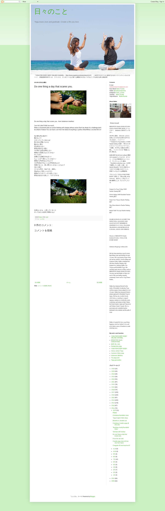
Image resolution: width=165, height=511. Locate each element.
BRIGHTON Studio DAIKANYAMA (116, 341)
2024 (113, 374)
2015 (113, 397)
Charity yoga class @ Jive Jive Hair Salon (121, 442)
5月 (114, 464)
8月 (114, 456)
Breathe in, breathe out (120, 420)
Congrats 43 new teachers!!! (121, 445)
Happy (115, 412)
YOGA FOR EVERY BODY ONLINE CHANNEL (119, 337)
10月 (114, 451)
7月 (114, 459)
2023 (113, 376)
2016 (113, 395)
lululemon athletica (117, 355)
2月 (114, 472)
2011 (113, 408)
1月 (114, 475)
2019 (113, 387)
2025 (113, 371)
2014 (113, 400)
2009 (113, 481)
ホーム (68, 282)
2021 (113, 382)
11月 (114, 449)
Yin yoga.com (115, 358)
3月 (114, 470)
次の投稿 (37, 282)
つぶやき (42, 219)
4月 (114, 467)
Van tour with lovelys (119, 432)
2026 (113, 368)
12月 (114, 410)
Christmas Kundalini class (121, 415)
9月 (114, 454)
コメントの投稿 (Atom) (44, 286)
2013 (113, 403)
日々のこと (51, 11)
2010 (113, 478)
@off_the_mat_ (115, 344)
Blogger (92, 496)
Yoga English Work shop (120, 418)
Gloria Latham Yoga (117, 351)
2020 (113, 384)
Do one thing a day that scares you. (120, 435)
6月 (114, 462)
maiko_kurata (120, 92)
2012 (113, 405)
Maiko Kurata (120, 89)
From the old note (118, 438)
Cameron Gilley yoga (117, 353)
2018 (113, 390)
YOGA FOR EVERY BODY (119, 348)
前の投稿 (99, 282)
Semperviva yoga (116, 346)
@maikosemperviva (120, 90)
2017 (113, 392)
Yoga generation (116, 360)
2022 (113, 379)
